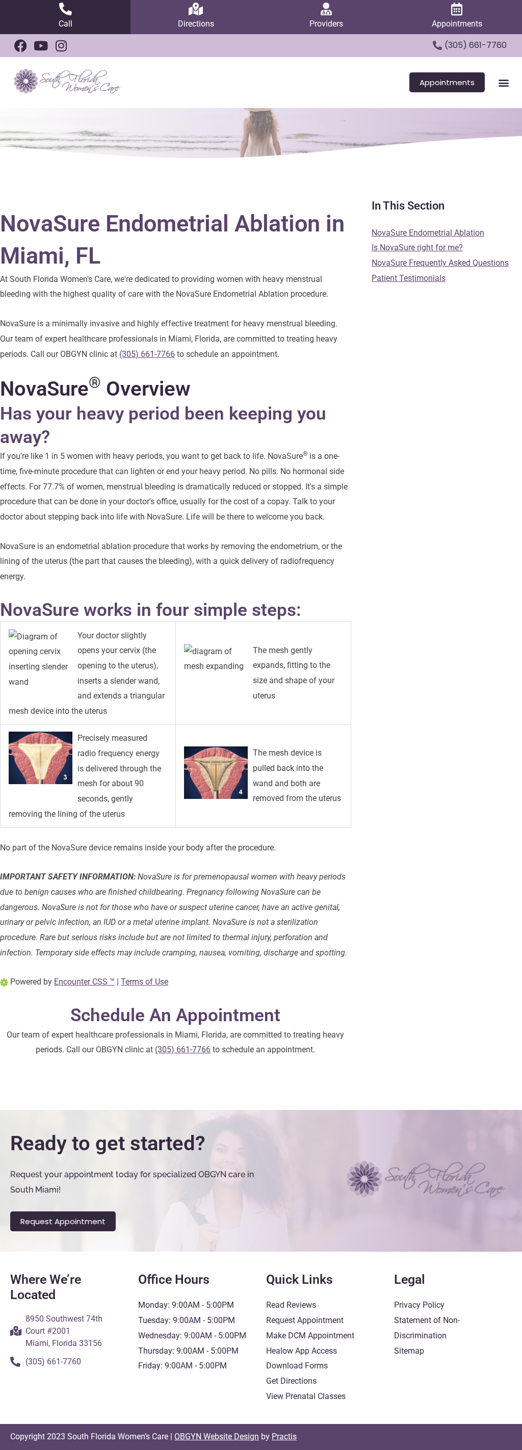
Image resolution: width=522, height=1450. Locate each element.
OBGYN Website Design (216, 1436)
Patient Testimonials (409, 278)
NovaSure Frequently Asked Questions (440, 263)
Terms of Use (144, 982)
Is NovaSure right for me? (417, 247)
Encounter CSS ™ (84, 982)
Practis (284, 1436)
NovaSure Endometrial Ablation (428, 233)
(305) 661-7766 (147, 354)
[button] (503, 82)
